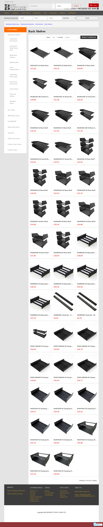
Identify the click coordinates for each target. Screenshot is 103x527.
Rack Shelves (39, 24)
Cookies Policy (34, 501)
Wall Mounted (14, 62)
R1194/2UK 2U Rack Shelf (62, 128)
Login (12, 1)
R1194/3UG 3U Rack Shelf (86, 159)
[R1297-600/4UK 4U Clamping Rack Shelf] (87, 364)
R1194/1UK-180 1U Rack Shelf (40, 97)
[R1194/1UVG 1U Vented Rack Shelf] (63, 83)
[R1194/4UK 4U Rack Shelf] (63, 208)
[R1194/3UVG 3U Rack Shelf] (63, 177)
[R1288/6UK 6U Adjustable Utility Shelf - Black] (40, 302)
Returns (32, 493)
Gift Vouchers (49, 493)
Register (7, 1)
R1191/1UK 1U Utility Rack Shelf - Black (43, 65)
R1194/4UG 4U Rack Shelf (39, 221)
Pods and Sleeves (13, 95)
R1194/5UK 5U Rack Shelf (62, 252)
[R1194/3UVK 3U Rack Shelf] (87, 177)
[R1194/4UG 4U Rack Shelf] (40, 208)
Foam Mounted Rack (14, 68)
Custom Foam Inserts (15, 144)
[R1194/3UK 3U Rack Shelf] (40, 177)
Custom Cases (12, 150)
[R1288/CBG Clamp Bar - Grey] (63, 302)
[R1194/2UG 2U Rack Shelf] (40, 114)
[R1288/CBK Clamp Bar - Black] (87, 302)
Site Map (32, 495)
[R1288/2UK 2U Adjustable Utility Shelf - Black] (87, 239)
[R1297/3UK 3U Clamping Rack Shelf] (40, 426)
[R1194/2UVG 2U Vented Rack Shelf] (40, 146)
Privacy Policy (34, 499)
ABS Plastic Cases (13, 115)
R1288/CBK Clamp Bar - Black (87, 315)
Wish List (62, 495)
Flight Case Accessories (15, 138)
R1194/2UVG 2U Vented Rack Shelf (42, 159)
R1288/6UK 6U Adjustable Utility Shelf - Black (45, 315)
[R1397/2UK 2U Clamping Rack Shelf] (87, 426)
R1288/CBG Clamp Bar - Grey (63, 315)
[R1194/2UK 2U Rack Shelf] (63, 114)
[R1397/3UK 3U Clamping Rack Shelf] (40, 457)
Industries (11, 133)
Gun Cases (11, 110)
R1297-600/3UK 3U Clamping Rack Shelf (67, 377)
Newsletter (63, 497)
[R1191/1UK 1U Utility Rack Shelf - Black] (40, 52)
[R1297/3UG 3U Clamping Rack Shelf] (87, 395)
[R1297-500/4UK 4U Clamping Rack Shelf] (40, 364)
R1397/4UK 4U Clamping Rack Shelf (66, 471)
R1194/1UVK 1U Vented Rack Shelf (88, 97)
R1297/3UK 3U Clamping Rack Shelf (42, 440)
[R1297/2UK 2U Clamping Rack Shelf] (63, 395)
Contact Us (33, 491)
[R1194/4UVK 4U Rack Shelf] (40, 239)
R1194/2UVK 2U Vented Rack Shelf (65, 159)
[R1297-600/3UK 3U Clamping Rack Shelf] (63, 364)
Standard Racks (13, 102)
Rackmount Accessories (27, 24)
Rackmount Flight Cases (12, 24)
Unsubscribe (49, 495)
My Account (63, 491)
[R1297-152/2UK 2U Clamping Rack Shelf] (40, 333)
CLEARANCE (12, 121)
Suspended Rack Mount (13, 40)
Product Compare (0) (89, 37)
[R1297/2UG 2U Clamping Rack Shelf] (40, 395)
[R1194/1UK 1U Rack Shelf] (87, 52)
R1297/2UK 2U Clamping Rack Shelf (66, 408)
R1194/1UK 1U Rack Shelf (85, 65)
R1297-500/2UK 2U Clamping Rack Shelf (67, 346)
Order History (64, 493)
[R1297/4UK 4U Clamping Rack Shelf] (63, 426)
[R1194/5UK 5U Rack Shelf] (63, 239)
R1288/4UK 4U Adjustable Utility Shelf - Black (69, 284)
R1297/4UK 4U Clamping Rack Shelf (66, 440)
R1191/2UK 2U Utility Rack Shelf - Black (67, 65)
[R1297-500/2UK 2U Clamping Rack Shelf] (63, 333)
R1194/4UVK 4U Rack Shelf (39, 252)
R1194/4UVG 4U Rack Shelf (86, 221)
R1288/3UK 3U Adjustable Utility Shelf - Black (45, 284)
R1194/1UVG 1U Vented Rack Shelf (65, 97)
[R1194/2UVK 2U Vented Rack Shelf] (63, 146)
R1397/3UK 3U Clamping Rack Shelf (42, 471)
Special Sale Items (14, 127)
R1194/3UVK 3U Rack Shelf (86, 190)
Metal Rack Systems (13, 56)
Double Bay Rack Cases (13, 75)
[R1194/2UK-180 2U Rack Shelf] (87, 114)
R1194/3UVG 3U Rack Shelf (63, 190)
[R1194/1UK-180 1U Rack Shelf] (40, 83)
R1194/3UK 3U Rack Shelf (39, 190)
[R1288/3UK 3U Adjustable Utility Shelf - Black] (40, 270)
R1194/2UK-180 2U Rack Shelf (87, 128)
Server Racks (14, 89)
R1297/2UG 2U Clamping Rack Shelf (42, 408)
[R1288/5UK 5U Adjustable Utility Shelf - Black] (87, 270)
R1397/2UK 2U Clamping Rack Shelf (89, 440)
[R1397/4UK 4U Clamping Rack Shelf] (63, 457)
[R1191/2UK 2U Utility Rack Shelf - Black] (63, 52)
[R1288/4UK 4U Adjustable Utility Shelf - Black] (63, 270)
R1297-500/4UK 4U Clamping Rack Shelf (44, 377)
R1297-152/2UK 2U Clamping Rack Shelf (44, 346)
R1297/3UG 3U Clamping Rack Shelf (89, 408)
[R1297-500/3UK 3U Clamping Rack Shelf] (87, 333)
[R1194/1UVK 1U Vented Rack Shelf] (87, 83)
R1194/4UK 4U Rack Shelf (62, 221)
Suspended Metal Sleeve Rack (14, 48)
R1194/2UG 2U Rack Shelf (39, 128)
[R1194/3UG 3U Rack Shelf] (87, 146)
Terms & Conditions (36, 497)
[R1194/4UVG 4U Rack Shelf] (87, 208)
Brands (47, 491)
